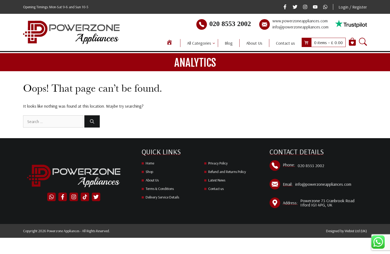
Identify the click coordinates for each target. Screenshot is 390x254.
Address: (290, 202)
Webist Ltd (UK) (356, 230)
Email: (288, 184)
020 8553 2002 (230, 24)
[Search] (92, 121)
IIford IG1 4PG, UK (316, 205)
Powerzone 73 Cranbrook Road (327, 200)
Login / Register (353, 7)
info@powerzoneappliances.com (300, 26)
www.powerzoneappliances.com (300, 20)
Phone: (289, 164)
